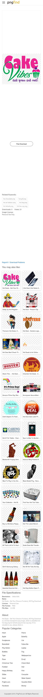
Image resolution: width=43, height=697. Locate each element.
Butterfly (24, 636)
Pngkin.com (6, 682)
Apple (4, 636)
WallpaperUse (26, 655)
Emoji (23, 659)
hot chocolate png (9, 199)
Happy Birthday (7, 670)
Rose (4, 659)
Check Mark (26, 663)
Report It (5, 262)
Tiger (4, 655)
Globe (4, 674)
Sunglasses (6, 640)
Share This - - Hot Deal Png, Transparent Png (18, 374)
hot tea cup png (22, 206)
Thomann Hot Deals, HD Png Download (16, 331)
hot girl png (22, 199)
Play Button (6, 648)
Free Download (21, 144)
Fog (23, 651)
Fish (23, 670)
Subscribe (25, 644)
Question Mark (27, 682)
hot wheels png (8, 206)
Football (4, 667)
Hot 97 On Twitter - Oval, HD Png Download (17, 438)
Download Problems (17, 262)
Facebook (5, 685)
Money (24, 685)
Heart (4, 633)
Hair (23, 667)
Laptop (24, 648)
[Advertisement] (21, 32)
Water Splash (26, 678)
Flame (24, 633)
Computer (25, 674)
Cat (23, 640)
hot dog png (23, 202)
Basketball (5, 644)
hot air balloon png (9, 202)
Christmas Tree (7, 663)
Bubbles (5, 651)
